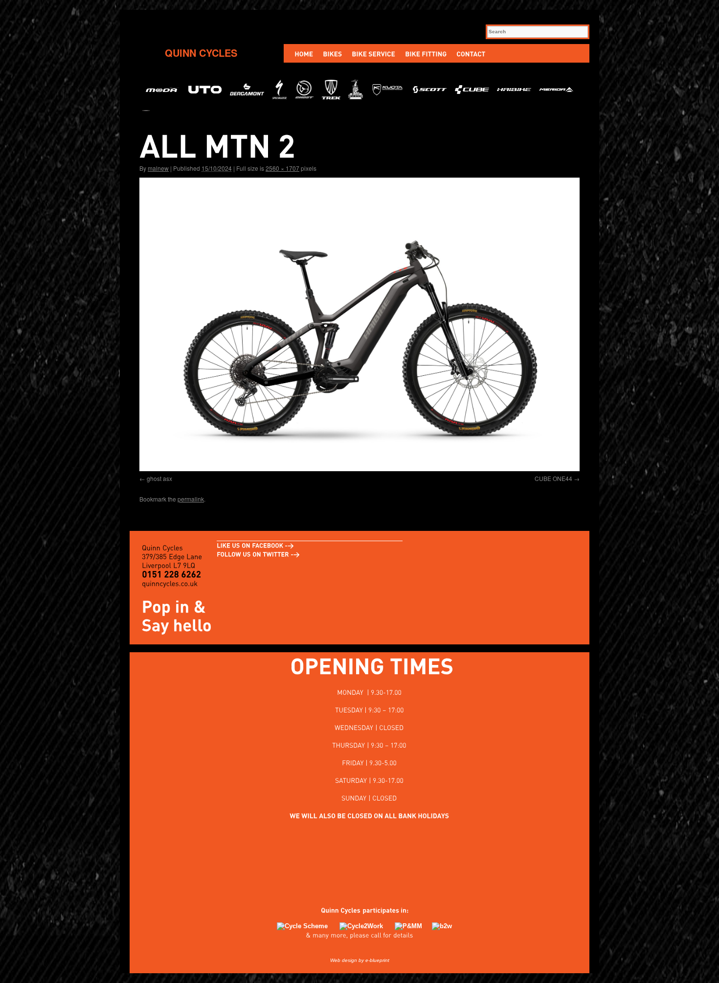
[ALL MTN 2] (359, 324)
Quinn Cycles (201, 53)
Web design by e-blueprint (359, 960)
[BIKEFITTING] (425, 53)
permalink (191, 499)
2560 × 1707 (282, 168)
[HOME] (304, 53)
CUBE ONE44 (553, 478)
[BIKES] (332, 53)
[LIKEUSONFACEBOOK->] (255, 545)
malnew (158, 168)
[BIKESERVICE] (373, 53)
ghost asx (159, 478)
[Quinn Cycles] (335, 910)
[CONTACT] (470, 53)
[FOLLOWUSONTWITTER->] (258, 554)
